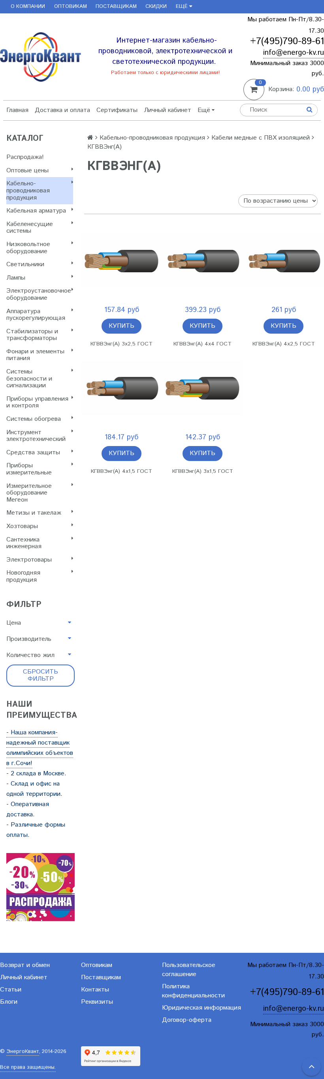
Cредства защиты (33, 452)
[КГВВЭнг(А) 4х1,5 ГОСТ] (121, 388)
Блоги (8, 1001)
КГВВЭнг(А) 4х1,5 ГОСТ (121, 471)
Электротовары (29, 559)
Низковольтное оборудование (28, 248)
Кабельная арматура (36, 210)
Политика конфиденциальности (193, 991)
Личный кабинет (167, 110)
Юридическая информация (201, 1007)
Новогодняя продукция (23, 576)
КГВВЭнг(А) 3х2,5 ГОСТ (121, 344)
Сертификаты (117, 110)
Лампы (15, 277)
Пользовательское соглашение (188, 970)
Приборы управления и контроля (37, 402)
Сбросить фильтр (40, 675)
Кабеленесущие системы (29, 228)
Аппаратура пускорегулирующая (35, 315)
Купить (121, 325)
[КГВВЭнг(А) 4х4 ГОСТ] (202, 260)
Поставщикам (116, 6)
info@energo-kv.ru (293, 52)
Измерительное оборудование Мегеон (29, 493)
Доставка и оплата (62, 110)
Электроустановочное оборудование (38, 294)
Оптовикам (70, 6)
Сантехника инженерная (23, 543)
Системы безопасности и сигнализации (29, 378)
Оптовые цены (27, 170)
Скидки (156, 6)
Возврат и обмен (25, 965)
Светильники (25, 264)
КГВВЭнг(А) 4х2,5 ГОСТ (283, 344)
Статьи (10, 989)
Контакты (95, 989)
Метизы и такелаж (33, 512)
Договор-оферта (186, 1020)
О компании (28, 6)
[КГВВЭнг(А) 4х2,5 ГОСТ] (283, 260)
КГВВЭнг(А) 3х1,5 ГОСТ (202, 471)
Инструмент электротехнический (36, 436)
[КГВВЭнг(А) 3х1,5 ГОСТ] (202, 388)
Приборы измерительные (29, 469)
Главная (17, 110)
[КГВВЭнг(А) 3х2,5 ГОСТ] (121, 260)
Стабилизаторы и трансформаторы (32, 335)
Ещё (182, 6)
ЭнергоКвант (22, 1051)
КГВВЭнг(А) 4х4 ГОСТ (202, 344)
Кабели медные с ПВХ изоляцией (260, 137)
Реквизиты (97, 1001)
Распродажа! (25, 157)
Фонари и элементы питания (35, 355)
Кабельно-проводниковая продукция (28, 190)
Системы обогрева (33, 419)
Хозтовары (22, 526)
